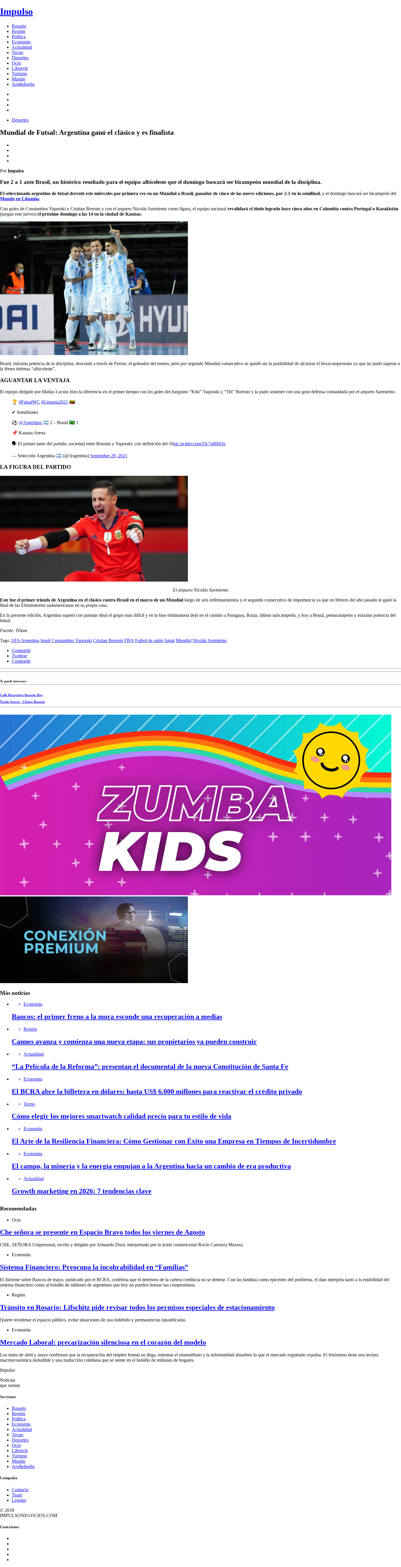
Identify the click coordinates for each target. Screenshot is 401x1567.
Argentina (30, 640)
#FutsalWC (29, 401)
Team (17, 1494)
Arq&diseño (23, 84)
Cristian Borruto (108, 640)
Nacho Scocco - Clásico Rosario (22, 701)
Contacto (20, 1489)
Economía (21, 41)
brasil (45, 640)
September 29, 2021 (108, 455)
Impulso (16, 11)
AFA (15, 640)
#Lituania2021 (54, 401)
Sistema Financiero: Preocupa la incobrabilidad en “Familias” (94, 1267)
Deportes (20, 57)
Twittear (19, 655)
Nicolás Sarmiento (210, 640)
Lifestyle (20, 68)
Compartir (21, 650)
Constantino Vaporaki (72, 640)
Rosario (19, 25)
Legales (19, 1500)
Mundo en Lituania (19, 198)
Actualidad (22, 47)
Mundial (183, 640)
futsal (170, 640)
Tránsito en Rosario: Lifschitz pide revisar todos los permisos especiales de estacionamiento (137, 1307)
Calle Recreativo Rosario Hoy (21, 695)
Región (18, 31)
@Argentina (30, 422)
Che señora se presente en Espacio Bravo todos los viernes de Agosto (102, 1232)
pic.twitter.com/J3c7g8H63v (199, 443)
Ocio (16, 63)
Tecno (17, 52)
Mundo (18, 78)
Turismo (19, 73)
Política (19, 36)
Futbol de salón (149, 640)
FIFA (129, 640)
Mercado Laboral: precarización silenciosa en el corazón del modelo (103, 1342)
